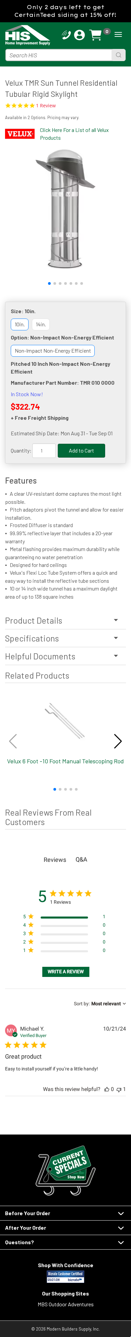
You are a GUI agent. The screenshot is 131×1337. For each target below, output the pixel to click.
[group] (65, 209)
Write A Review (66, 971)
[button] (49, 283)
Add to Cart (81, 450)
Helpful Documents (40, 656)
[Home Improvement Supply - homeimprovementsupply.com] (17, 35)
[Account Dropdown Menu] (79, 35)
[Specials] (65, 1170)
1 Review (46, 106)
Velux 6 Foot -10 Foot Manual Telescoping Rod (65, 761)
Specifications (32, 638)
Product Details (33, 620)
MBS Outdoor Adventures (66, 1304)
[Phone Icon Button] (66, 34)
